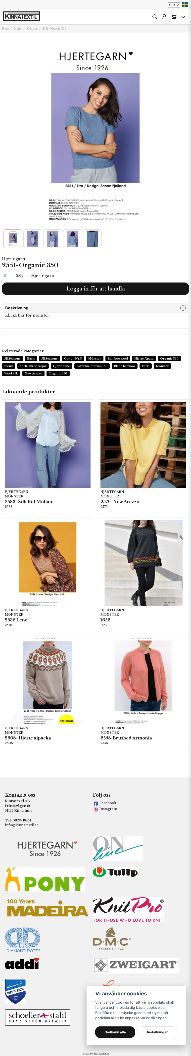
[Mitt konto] (164, 17)
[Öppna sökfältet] (155, 17)
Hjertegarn (13, 258)
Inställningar (157, 1032)
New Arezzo (33, 373)
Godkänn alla (115, 1032)
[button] (185, 4)
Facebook (107, 803)
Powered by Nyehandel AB (95, 1054)
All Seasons (12, 358)
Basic (31, 358)
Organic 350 (169, 358)
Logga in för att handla (95, 289)
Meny (17, 28)
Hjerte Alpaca (143, 358)
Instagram (108, 809)
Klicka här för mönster (27, 315)
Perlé (145, 366)
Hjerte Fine (61, 366)
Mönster (31, 28)
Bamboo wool (118, 358)
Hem (5, 28)
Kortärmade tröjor (33, 366)
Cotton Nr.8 (73, 358)
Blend (8, 366)
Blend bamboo (124, 366)
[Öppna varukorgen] (174, 17)
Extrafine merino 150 (92, 366)
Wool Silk (11, 373)
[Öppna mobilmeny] (183, 17)
